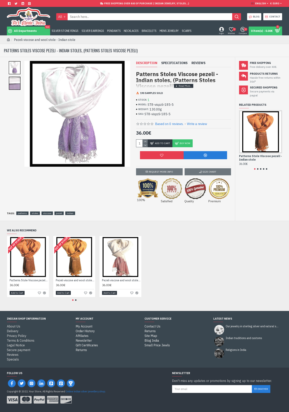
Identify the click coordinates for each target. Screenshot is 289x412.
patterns (22, 213)
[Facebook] (10, 3)
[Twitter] (16, 3)
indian (70, 213)
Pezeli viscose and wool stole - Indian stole (75, 280)
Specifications (174, 63)
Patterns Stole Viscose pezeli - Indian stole (260, 157)
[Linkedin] (23, 3)
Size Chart (209, 171)
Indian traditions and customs (244, 338)
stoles (35, 213)
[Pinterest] (30, 3)
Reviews (198, 63)
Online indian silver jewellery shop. (86, 391)
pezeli (59, 213)
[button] (254, 169)
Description (146, 63)
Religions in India (236, 350)
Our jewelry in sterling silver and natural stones (253, 326)
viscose (47, 213)
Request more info (161, 171)
